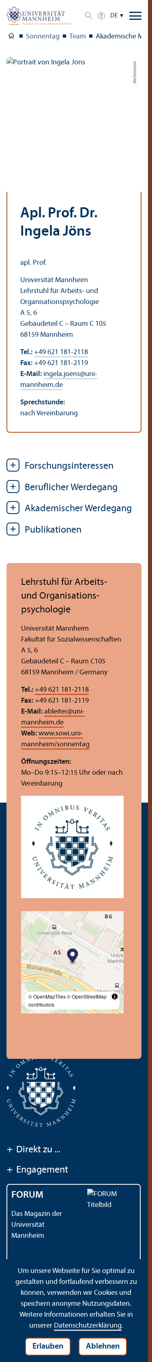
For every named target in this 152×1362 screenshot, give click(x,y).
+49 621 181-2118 (61, 352)
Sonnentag (43, 36)
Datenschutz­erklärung (88, 1326)
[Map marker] (72, 957)
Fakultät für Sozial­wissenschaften (11, 37)
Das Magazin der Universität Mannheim (36, 1225)
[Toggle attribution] (115, 996)
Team (77, 36)
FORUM (27, 1195)
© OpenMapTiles (47, 996)
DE (114, 16)
